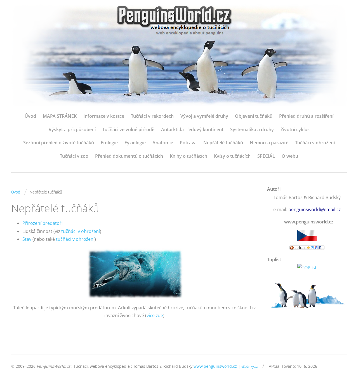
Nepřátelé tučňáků (223, 143)
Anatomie (162, 143)
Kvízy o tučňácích (232, 156)
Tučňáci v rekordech (152, 116)
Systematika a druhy (252, 129)
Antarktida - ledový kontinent (192, 129)
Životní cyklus (295, 129)
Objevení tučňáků (253, 116)
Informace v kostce (103, 116)
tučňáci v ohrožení (80, 231)
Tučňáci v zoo (74, 156)
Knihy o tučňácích (188, 156)
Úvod (30, 116)
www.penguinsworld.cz (215, 366)
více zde (155, 315)
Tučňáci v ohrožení (315, 143)
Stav (26, 239)
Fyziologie (135, 143)
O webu (290, 156)
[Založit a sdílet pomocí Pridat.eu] (306, 248)
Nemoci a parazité (269, 143)
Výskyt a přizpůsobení (72, 129)
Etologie (109, 143)
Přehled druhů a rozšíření (306, 116)
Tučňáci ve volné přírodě (128, 129)
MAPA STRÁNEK (60, 116)
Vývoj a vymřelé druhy (204, 116)
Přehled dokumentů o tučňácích (129, 156)
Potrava (188, 143)
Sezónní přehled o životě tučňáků (58, 143)
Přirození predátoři (42, 223)
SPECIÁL (266, 156)
